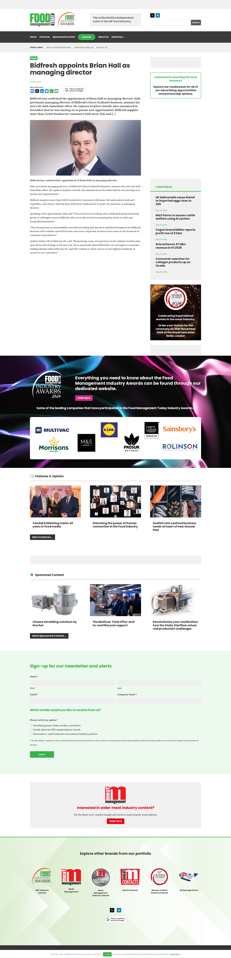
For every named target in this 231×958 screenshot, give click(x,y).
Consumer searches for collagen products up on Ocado (173, 262)
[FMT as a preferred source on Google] (74, 89)
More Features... (42, 537)
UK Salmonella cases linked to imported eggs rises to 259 (175, 200)
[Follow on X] (152, 15)
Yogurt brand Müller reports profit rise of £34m (175, 231)
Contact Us (101, 47)
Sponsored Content (64, 37)
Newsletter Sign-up (84, 47)
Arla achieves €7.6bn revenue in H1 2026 (171, 246)
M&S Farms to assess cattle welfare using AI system (175, 217)
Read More (175, 954)
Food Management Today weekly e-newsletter (57, 725)
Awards (86, 37)
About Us (103, 37)
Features (45, 37)
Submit (41, 755)
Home (33, 37)
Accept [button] (107, 954)
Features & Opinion (49, 476)
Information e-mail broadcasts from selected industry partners (65, 734)
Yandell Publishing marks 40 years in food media (52, 525)
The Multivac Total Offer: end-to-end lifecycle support (114, 623)
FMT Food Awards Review (59, 47)
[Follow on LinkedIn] (158, 15)
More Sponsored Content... (49, 635)
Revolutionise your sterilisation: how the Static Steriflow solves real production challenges (175, 625)
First (32, 688)
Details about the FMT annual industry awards (56, 729)
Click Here (84, 398)
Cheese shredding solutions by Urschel (54, 623)
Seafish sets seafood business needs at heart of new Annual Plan (174, 526)
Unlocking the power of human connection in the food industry (115, 525)
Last (119, 688)
